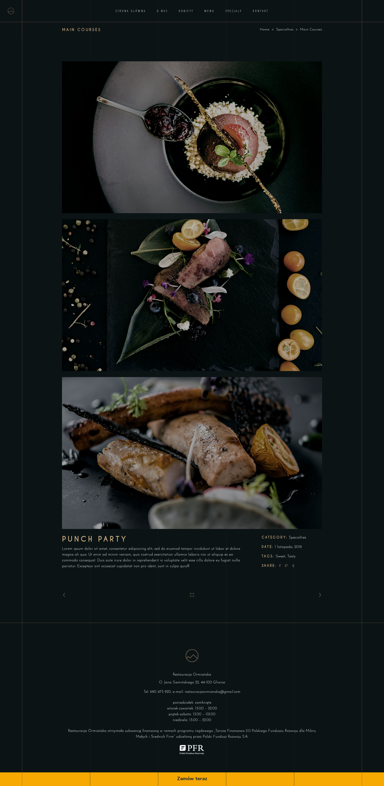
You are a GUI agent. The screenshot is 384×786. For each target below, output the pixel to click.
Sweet (280, 556)
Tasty (291, 556)
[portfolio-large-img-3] (192, 453)
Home (264, 29)
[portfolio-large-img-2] (192, 295)
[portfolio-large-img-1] (192, 137)
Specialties (284, 29)
